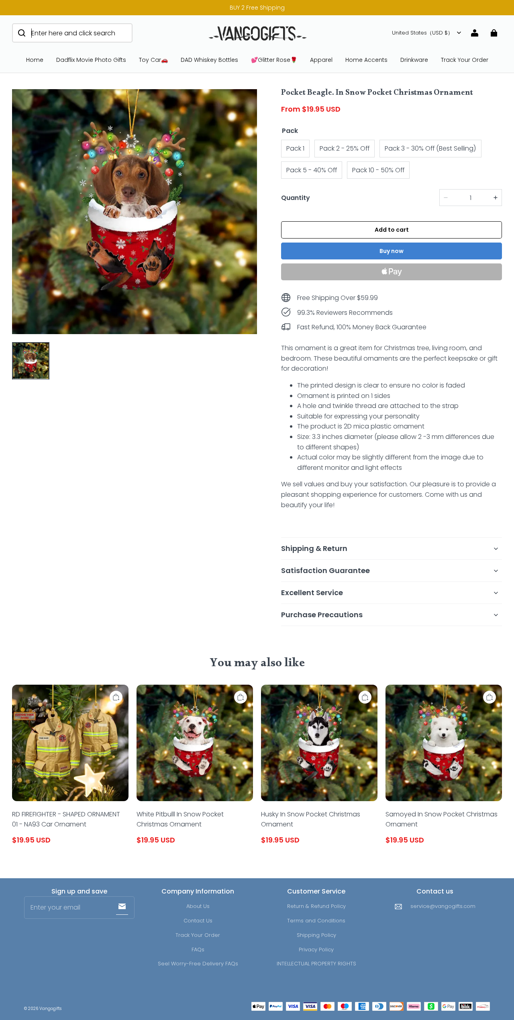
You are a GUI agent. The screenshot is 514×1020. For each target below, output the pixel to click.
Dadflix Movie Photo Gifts (91, 60)
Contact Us (198, 920)
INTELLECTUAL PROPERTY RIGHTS (316, 963)
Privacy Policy (316, 949)
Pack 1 (295, 148)
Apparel (321, 60)
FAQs (198, 949)
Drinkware (414, 60)
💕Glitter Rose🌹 (274, 60)
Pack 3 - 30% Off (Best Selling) (430, 148)
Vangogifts (50, 1009)
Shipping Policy (316, 935)
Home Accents (366, 60)
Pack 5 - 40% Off (311, 170)
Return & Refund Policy (316, 906)
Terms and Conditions (316, 920)
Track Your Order (464, 60)
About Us (198, 906)
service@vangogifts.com (442, 906)
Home (34, 60)
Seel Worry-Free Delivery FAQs (198, 963)
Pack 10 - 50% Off (378, 170)
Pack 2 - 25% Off (344, 148)
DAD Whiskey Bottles (209, 60)
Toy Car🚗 (153, 60)
